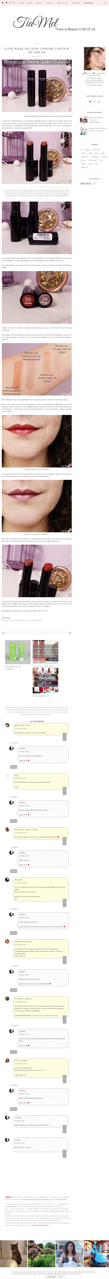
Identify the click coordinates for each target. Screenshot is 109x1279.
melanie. (19, 880)
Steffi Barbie (21, 1061)
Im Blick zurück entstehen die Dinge (46, 1015)
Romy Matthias (22, 725)
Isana (102, 153)
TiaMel (22, 749)
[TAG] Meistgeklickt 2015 (41, 696)
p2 (81, 149)
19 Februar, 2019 (21, 1002)
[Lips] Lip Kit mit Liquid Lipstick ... (44, 667)
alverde (83, 163)
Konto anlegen (10, 1206)
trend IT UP (84, 167)
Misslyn (83, 160)
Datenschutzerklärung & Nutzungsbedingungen (37, 1199)
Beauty (39, 3)
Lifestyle (49, 3)
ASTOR (97, 163)
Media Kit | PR (62, 3)
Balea (96, 153)
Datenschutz (89, 3)
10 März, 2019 (24, 751)
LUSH (100, 160)
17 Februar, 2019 (21, 728)
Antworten (64, 737)
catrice (83, 153)
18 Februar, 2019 (21, 945)
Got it (61, 1277)
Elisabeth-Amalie (23, 999)
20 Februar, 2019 (21, 1064)
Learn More (51, 1277)
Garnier (104, 156)
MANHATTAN (84, 156)
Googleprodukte (60, 1199)
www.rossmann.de (61, 195)
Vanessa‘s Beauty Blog (26, 830)
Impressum (76, 3)
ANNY (90, 163)
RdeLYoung (96, 149)
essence (87, 149)
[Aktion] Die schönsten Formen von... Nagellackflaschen (96, 120)
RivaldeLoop (95, 156)
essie (90, 153)
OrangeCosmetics (24, 942)
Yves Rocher (93, 160)
